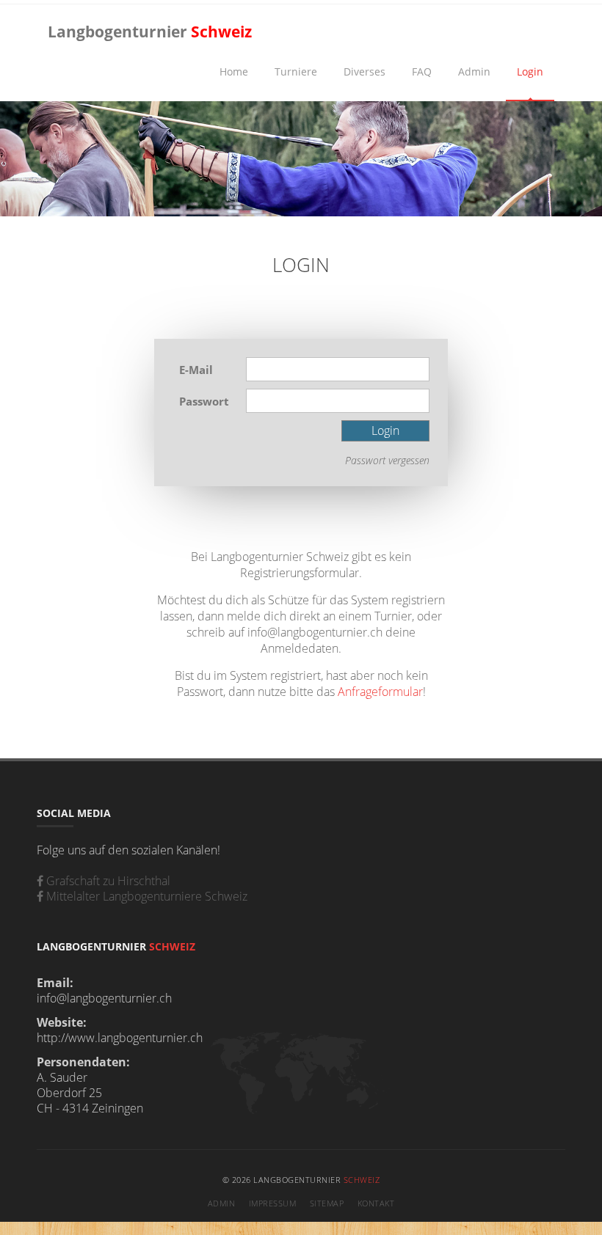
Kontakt (376, 1203)
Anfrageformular (380, 692)
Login (530, 71)
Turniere (296, 71)
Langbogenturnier (150, 31)
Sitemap (327, 1203)
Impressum (273, 1203)
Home (234, 71)
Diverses (364, 71)
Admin (474, 71)
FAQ (422, 71)
